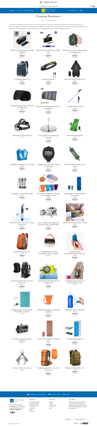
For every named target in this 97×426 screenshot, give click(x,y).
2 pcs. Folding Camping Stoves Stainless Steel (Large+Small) (48, 224)
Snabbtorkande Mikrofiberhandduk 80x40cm (75, 253)
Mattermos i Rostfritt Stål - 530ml (75, 223)
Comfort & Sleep (28, 10)
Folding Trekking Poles (75, 106)
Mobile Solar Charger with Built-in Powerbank (48, 107)
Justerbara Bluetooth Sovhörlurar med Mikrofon (22, 107)
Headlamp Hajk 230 (48, 79)
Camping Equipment (51, 20)
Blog (81, 10)
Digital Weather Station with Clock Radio (48, 398)
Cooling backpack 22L (22, 79)
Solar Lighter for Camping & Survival (48, 136)
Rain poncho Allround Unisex (74, 79)
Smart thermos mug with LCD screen (74, 398)
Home (43, 20)
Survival (19, 10)
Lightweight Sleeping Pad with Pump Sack (75, 195)
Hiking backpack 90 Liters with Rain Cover (22, 282)
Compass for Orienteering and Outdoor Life (48, 282)
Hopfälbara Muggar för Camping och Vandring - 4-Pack (48, 195)
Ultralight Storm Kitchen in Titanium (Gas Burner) (75, 282)
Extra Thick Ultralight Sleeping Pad (48, 340)
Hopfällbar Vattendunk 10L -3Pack (22, 164)
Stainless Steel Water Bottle (22, 397)
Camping (12, 10)
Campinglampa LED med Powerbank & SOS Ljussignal (48, 253)
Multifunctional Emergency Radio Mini (48, 51)
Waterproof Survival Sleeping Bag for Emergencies (75, 51)
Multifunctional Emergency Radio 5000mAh (22, 51)
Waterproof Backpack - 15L (75, 368)
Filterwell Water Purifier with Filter (74, 165)
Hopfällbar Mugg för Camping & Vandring (48, 311)
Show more (72, 10)
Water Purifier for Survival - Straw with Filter (22, 224)
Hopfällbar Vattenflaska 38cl (75, 310)
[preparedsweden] (48, 10)
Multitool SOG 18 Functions (22, 368)
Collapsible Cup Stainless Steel (22, 194)
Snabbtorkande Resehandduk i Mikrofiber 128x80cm (22, 311)
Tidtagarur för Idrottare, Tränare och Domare (48, 165)
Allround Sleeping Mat (75, 135)
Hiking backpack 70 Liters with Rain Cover (48, 369)
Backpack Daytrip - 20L (22, 252)
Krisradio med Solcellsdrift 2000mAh (22, 340)
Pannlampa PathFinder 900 (22, 135)
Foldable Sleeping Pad (75, 339)
